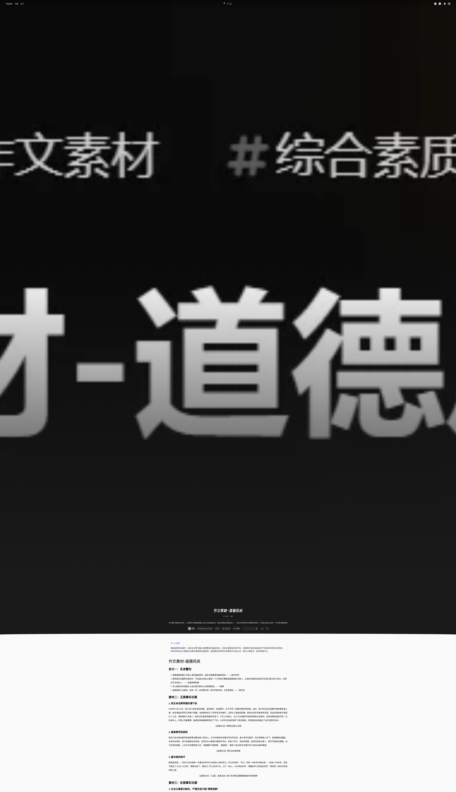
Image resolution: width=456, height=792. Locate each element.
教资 (231, 616)
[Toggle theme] (445, 4)
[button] (228, 4)
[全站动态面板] (449, 4)
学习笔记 (226, 616)
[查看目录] (435, 4)
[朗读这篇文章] (250, 628)
